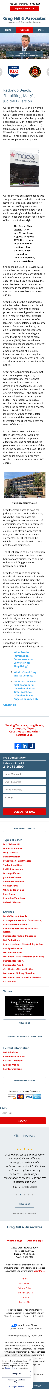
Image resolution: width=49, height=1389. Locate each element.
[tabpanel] (24, 1167)
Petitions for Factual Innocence (19, 935)
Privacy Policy (24, 1288)
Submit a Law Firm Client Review (24, 1213)
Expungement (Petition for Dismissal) (22, 920)
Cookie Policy (16, 1328)
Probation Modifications (16, 924)
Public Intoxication (13, 869)
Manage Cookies (34, 1328)
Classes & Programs (13, 1060)
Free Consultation (14, 757)
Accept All (16, 1374)
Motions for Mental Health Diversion (22, 977)
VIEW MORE (24, 1023)
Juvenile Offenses (12, 877)
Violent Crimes (10, 885)
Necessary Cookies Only (16, 1381)
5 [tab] (32, 1195)
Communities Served (24, 828)
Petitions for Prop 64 (13, 965)
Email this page (35, 1240)
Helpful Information (16, 1048)
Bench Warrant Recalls (15, 916)
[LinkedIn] (24, 746)
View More (24, 1204)
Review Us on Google (24, 1080)
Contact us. (9, 704)
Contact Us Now (24, 811)
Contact (24, 29)
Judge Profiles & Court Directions (24, 1036)
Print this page (14, 1240)
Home (8, 29)
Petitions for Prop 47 (13, 960)
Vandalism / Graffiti (13, 881)
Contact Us (24, 1302)
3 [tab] (25, 1195)
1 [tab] (17, 1195)
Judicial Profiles (11, 1064)
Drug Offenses (10, 852)
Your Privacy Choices (28, 1325)
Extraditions (9, 981)
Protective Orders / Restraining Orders (23, 944)
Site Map (24, 1297)
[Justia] (31, 746)
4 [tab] (28, 1195)
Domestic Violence (12, 848)
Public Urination (11, 856)
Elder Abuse (9, 894)
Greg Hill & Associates (33, 1374)
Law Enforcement (12, 1068)
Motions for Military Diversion (19, 973)
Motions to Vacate (12, 952)
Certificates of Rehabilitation (18, 969)
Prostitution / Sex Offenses (17, 860)
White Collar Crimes (13, 889)
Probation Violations (14, 898)
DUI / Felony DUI (11, 844)
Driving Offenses (12, 873)
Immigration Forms (13, 948)
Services (8, 912)
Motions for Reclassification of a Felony (23, 956)
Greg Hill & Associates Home (24, 20)
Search (22, 1120)
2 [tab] (21, 1195)
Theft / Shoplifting (12, 865)
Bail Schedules (10, 1052)
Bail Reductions (11, 940)
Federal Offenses (12, 902)
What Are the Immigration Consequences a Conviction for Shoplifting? (23, 659)
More (41, 29)
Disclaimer (24, 1283)
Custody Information (14, 1056)
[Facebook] (18, 746)
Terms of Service (24, 1292)
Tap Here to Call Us (24, 8)
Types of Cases (12, 840)
